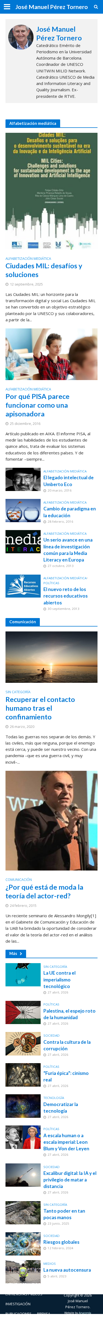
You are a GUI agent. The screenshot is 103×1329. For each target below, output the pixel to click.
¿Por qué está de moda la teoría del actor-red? (44, 891)
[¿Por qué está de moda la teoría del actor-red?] (51, 820)
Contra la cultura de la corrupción (67, 1045)
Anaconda (85, 1313)
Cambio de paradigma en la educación (69, 512)
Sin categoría (17, 692)
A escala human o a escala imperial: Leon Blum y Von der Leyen (66, 1142)
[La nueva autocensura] (23, 1271)
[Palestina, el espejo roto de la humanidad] (23, 1012)
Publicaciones (18, 1314)
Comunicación (18, 880)
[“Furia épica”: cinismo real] (23, 1074)
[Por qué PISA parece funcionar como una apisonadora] (51, 353)
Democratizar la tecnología (60, 1107)
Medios (49, 1264)
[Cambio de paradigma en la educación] (23, 510)
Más (13, 953)
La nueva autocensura (67, 1270)
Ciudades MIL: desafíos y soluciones (43, 269)
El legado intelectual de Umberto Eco (68, 481)
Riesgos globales (61, 1242)
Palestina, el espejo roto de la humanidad (69, 1014)
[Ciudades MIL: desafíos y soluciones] (51, 190)
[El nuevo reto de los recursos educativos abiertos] (23, 585)
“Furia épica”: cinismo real (66, 1076)
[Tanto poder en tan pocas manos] (23, 1212)
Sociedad (51, 1035)
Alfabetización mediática (28, 259)
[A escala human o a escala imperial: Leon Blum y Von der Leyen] (23, 1136)
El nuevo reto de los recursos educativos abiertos (65, 595)
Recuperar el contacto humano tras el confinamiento (40, 708)
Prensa (43, 1314)
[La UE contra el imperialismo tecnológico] (23, 974)
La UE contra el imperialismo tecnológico (59, 979)
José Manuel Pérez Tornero (51, 6)
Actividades (16, 1284)
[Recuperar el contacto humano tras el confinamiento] (51, 656)
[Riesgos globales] (23, 1243)
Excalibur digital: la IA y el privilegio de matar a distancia (69, 1179)
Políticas (51, 583)
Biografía (40, 1284)
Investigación (17, 1304)
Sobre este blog (20, 1324)
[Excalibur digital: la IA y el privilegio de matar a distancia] (23, 1174)
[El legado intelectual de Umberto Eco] (23, 479)
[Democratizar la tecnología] (23, 1105)
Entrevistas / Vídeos (23, 1294)
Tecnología (53, 1098)
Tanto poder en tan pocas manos (64, 1214)
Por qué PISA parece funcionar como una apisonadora (37, 405)
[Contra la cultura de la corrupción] (23, 1043)
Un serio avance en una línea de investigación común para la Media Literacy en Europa (68, 550)
